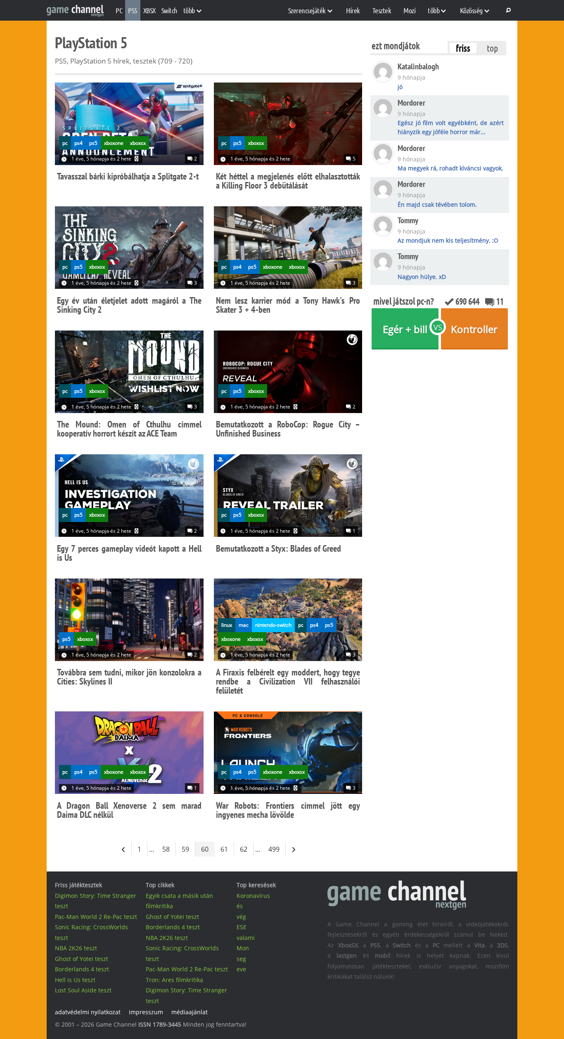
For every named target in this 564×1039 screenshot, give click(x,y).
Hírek (353, 10)
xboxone (113, 142)
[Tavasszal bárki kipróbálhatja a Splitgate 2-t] (129, 125)
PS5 (132, 10)
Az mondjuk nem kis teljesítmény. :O (448, 240)
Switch (169, 10)
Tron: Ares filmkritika (174, 980)
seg (241, 959)
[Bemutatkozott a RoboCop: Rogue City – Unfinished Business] (288, 373)
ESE (241, 927)
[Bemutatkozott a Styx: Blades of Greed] (288, 497)
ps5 (93, 142)
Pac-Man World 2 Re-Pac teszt (96, 917)
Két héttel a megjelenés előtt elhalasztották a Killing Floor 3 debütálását (288, 180)
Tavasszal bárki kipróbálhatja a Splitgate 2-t (128, 176)
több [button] (189, 10)
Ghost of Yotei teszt (81, 959)
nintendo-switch (273, 624)
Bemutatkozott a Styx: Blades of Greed (278, 548)
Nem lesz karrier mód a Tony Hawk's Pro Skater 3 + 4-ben (288, 305)
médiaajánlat (189, 1012)
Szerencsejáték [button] (307, 10)
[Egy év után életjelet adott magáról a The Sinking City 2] (129, 249)
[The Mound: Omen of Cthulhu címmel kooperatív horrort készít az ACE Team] (129, 373)
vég (241, 917)
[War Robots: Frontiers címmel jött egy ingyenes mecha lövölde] (288, 754)
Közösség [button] (471, 10)
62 (243, 849)
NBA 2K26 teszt (76, 948)
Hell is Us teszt (75, 980)
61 (224, 849)
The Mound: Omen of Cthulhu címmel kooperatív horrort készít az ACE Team (129, 428)
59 (185, 849)
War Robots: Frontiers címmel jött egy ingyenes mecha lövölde (288, 810)
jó (400, 87)
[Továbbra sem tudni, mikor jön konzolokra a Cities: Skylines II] (129, 621)
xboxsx (138, 142)
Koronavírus (253, 896)
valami (246, 938)
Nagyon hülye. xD (422, 277)
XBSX (149, 10)
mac (244, 624)
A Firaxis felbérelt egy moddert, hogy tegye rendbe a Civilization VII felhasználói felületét (288, 681)
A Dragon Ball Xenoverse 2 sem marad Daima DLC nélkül (129, 810)
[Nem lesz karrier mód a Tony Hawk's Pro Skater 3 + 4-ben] (288, 249)
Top (492, 48)
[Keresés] (507, 10)
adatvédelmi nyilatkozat (88, 1012)
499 (274, 849)
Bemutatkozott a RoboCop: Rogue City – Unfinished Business (288, 428)
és (240, 906)
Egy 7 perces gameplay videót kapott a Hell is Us (129, 553)
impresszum (146, 1012)
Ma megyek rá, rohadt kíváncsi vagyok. (450, 168)
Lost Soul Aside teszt (83, 990)
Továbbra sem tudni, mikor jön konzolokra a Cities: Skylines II (129, 676)
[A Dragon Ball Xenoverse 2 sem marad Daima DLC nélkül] (129, 754)
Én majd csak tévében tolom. (437, 204)
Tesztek (381, 10)
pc (65, 142)
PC (119, 10)
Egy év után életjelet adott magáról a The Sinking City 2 (129, 305)
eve (241, 969)
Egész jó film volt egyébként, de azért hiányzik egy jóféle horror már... (451, 127)
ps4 (78, 142)
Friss (463, 48)
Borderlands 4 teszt (82, 969)
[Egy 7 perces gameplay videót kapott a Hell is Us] (129, 497)
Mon (243, 948)
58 (166, 849)
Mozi (409, 10)
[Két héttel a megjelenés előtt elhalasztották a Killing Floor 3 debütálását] (288, 125)
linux (226, 624)
